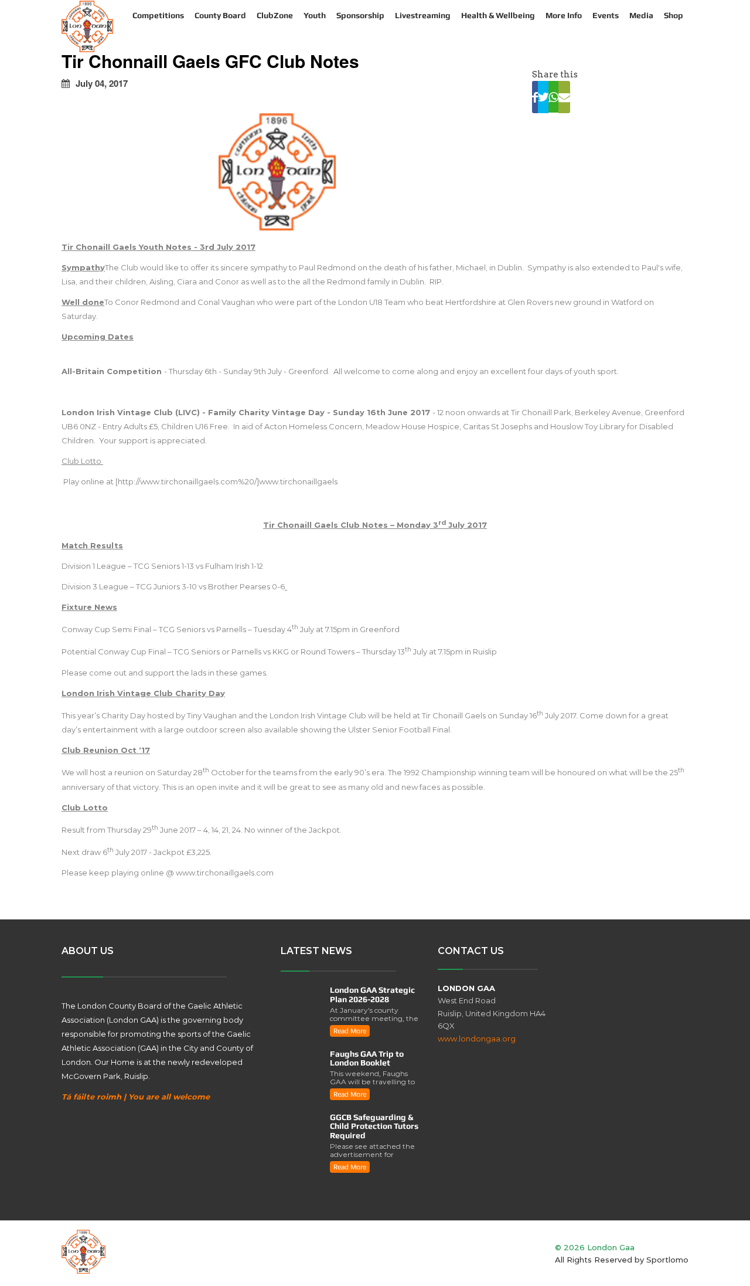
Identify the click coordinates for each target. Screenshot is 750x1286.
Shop (673, 15)
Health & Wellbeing (498, 15)
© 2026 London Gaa (595, 1247)
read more (349, 1031)
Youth (315, 15)
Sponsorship (360, 15)
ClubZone (275, 15)
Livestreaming (423, 15)
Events (605, 15)
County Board (220, 15)
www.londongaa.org (477, 1038)
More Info (564, 15)
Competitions (158, 15)
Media (641, 15)
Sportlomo (667, 1259)
